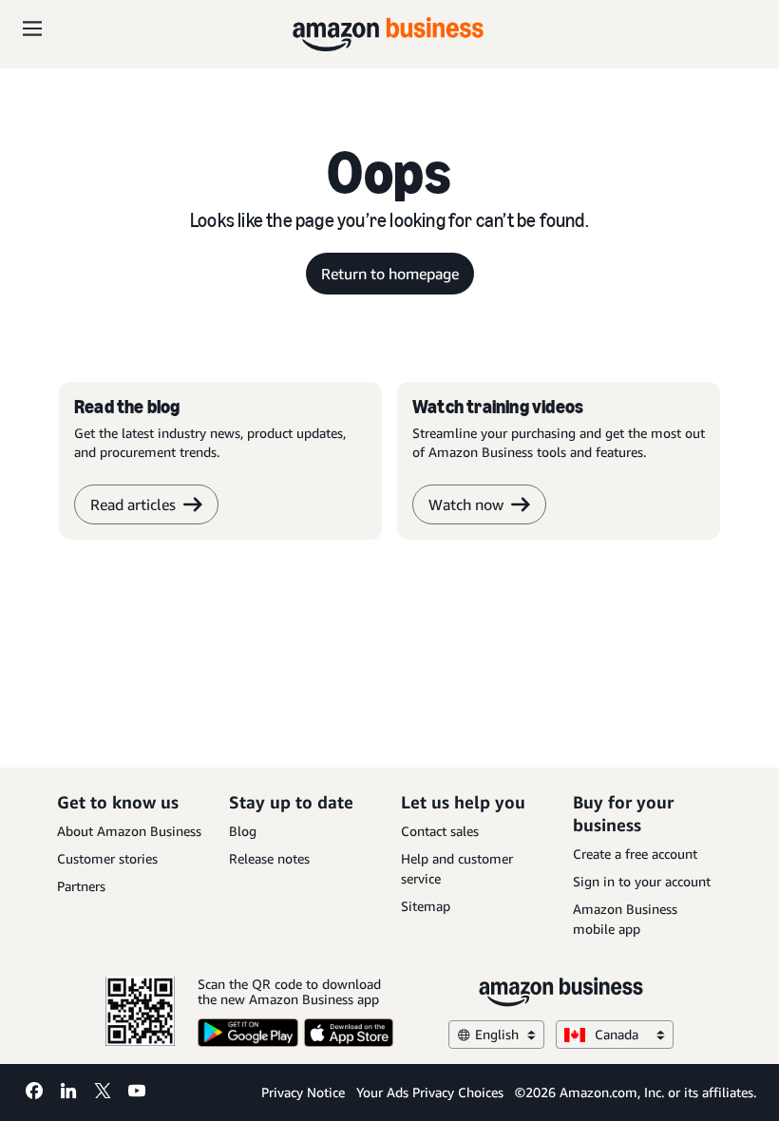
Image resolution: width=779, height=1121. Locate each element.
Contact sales (440, 831)
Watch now (466, 504)
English (497, 1034)
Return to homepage (390, 273)
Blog (242, 831)
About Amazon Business (129, 831)
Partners (81, 886)
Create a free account (635, 854)
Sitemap (425, 906)
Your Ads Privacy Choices (430, 1092)
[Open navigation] (32, 28)
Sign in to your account (642, 881)
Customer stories (107, 858)
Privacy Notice (303, 1092)
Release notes (269, 858)
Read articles (133, 504)
